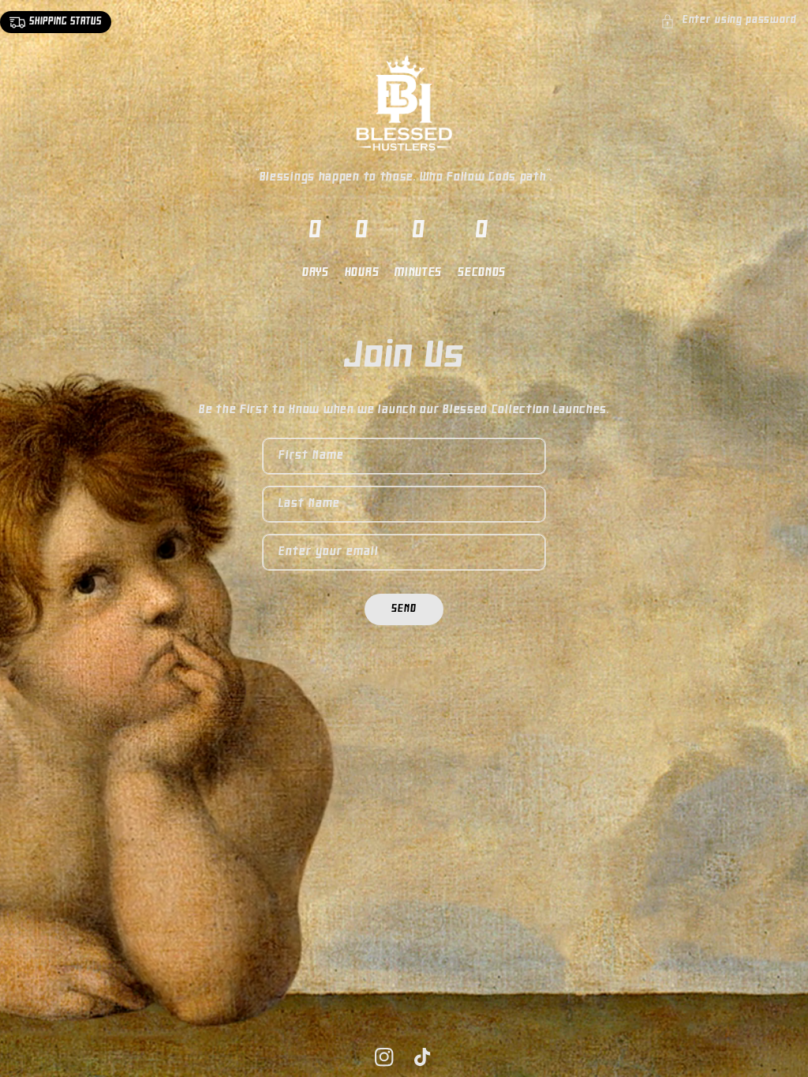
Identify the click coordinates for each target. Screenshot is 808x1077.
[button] (728, 21)
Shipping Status (65, 22)
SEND (404, 609)
